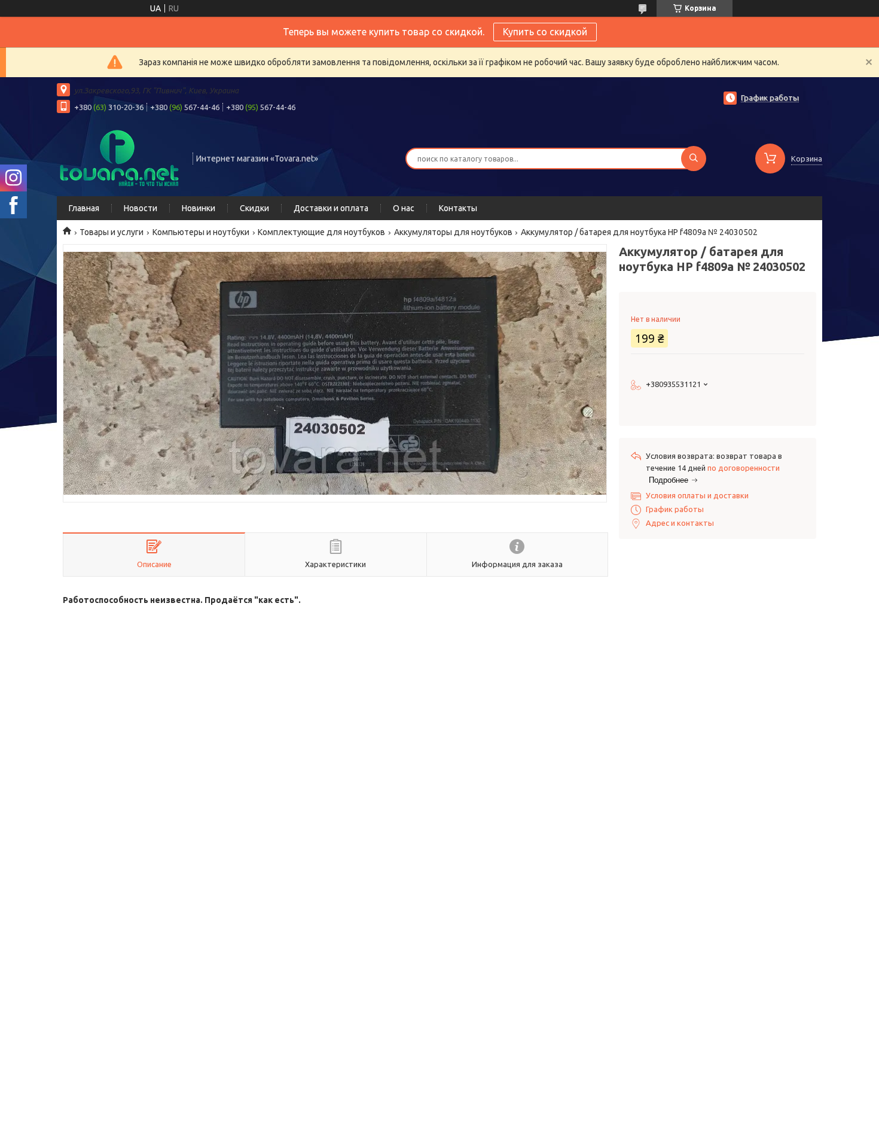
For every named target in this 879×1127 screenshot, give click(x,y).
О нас (403, 208)
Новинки (198, 208)
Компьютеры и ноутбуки (200, 232)
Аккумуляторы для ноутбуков (453, 232)
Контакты (458, 208)
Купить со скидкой (545, 31)
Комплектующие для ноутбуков (321, 232)
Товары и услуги (112, 232)
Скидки (254, 208)
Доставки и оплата (331, 208)
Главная (84, 208)
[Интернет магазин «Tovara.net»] (119, 157)
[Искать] (693, 158)
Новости (140, 208)
